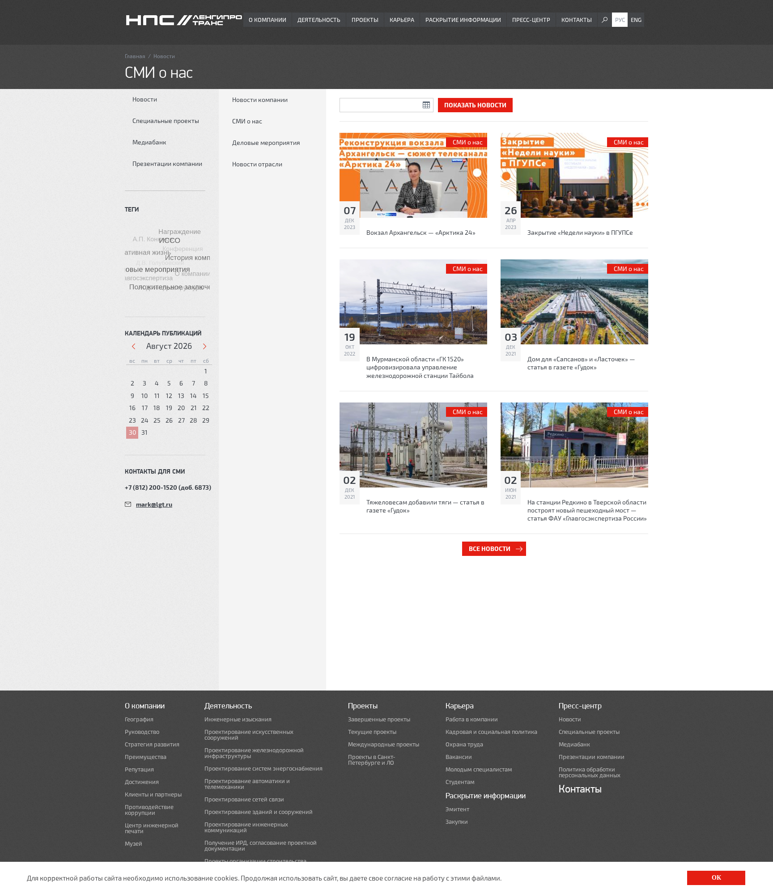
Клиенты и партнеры (153, 794)
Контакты (576, 19)
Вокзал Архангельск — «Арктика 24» (421, 232)
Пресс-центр (531, 19)
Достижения (142, 782)
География (139, 719)
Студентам (460, 782)
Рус (620, 19)
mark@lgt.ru (154, 504)
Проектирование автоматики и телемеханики (247, 784)
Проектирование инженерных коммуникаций (246, 827)
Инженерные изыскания (238, 719)
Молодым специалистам (479, 769)
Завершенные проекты (379, 719)
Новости (144, 99)
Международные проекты (383, 744)
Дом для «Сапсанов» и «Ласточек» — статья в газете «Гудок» (581, 363)
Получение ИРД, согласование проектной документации (260, 846)
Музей (133, 844)
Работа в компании (472, 719)
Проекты (365, 19)
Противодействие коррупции (149, 810)
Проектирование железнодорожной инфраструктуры (254, 753)
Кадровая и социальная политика (491, 732)
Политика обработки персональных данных (589, 772)
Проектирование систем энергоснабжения (263, 768)
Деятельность (318, 19)
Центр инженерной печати (151, 828)
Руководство (142, 732)
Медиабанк (149, 142)
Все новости (489, 548)
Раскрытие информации (463, 19)
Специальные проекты (165, 120)
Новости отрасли (257, 164)
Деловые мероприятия (266, 142)
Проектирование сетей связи (244, 799)
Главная (135, 56)
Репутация (139, 769)
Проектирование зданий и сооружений (258, 812)
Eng (636, 19)
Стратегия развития (152, 744)
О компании (267, 19)
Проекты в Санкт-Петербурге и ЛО (371, 760)
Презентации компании (167, 163)
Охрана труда (464, 744)
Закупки (457, 822)
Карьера (402, 19)
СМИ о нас (247, 121)
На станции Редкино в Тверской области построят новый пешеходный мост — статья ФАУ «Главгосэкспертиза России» (587, 510)
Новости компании (260, 99)
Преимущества (145, 757)
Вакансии (459, 757)
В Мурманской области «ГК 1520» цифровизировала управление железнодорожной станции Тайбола (420, 367)
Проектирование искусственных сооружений (248, 735)
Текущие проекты (372, 732)
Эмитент (457, 809)
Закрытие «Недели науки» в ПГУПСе (580, 232)
